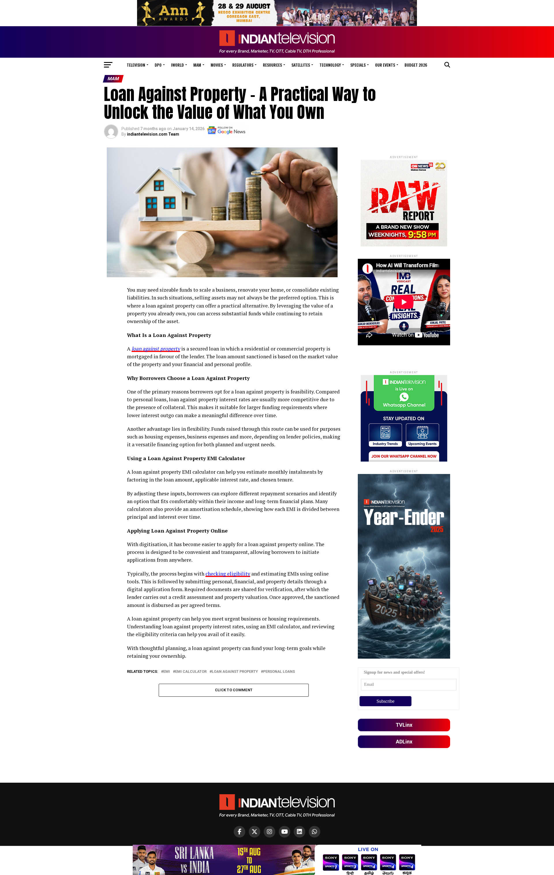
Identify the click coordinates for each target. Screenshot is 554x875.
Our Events (385, 65)
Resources (272, 65)
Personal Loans (279, 672)
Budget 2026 (416, 65)
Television (136, 65)
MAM (197, 65)
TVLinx (404, 725)
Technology (330, 65)
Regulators (242, 65)
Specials (358, 65)
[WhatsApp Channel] (314, 831)
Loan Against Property (235, 672)
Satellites (300, 65)
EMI (166, 672)
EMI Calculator (191, 672)
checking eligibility (227, 573)
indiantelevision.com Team (153, 134)
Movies (217, 65)
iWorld (177, 65)
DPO (158, 65)
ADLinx (404, 742)
